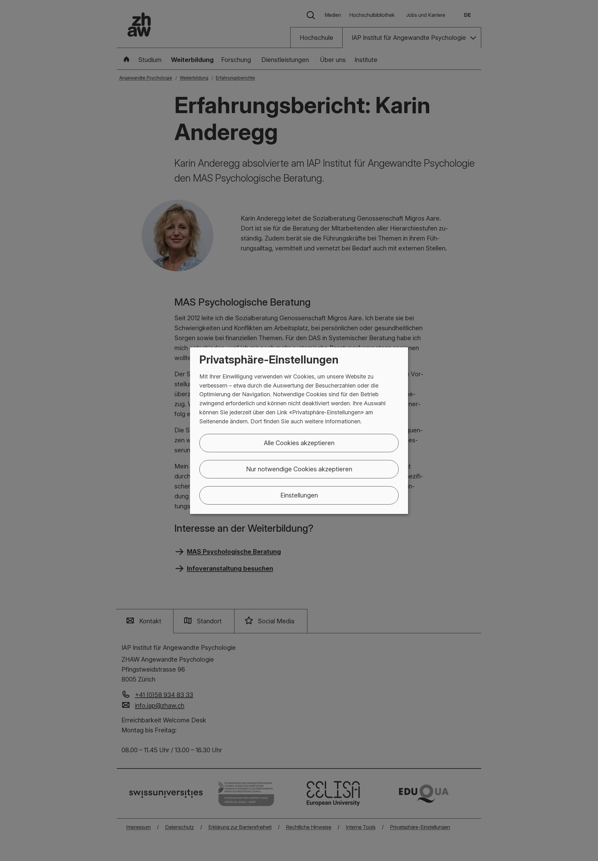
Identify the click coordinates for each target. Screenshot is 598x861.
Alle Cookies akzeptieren (299, 442)
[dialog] (299, 430)
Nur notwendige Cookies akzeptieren (299, 469)
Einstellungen (299, 495)
